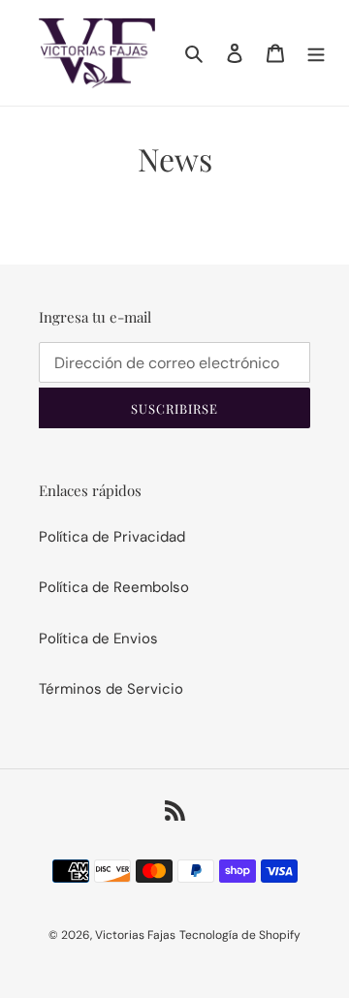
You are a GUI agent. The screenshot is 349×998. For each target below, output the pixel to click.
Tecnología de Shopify (240, 935)
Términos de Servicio (111, 689)
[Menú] (316, 53)
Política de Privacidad (112, 536)
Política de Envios (98, 638)
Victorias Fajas (135, 935)
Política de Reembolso (114, 587)
